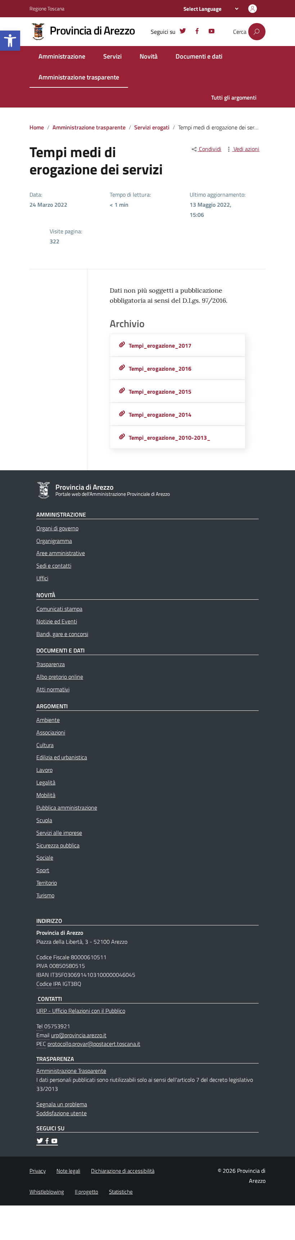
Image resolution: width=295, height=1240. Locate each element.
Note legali (68, 1171)
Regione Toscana (47, 8)
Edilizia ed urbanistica (61, 757)
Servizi (112, 56)
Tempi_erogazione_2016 (160, 368)
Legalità (45, 782)
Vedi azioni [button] (245, 149)
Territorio (46, 882)
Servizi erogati (151, 127)
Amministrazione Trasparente (71, 1070)
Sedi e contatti (53, 565)
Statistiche (121, 1192)
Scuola (44, 820)
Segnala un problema (61, 1104)
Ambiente (48, 719)
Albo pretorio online (59, 676)
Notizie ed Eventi (56, 621)
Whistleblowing (47, 1192)
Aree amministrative (60, 553)
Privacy (38, 1171)
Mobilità (45, 795)
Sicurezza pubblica (58, 845)
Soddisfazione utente (61, 1113)
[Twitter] (182, 32)
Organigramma (54, 540)
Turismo (45, 895)
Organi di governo (57, 528)
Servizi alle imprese (59, 832)
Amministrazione (61, 56)
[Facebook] (197, 32)
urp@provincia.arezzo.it (78, 1035)
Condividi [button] (209, 149)
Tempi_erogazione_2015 (160, 391)
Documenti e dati (199, 56)
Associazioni (50, 732)
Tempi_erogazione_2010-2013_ (169, 437)
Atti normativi (52, 689)
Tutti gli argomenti (234, 97)
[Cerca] (257, 31)
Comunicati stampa (59, 608)
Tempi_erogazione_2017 (160, 345)
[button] (10, 41)
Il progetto (86, 1192)
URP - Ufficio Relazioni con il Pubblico (80, 1010)
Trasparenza (50, 664)
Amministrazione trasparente (78, 77)
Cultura (45, 745)
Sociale (44, 857)
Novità (149, 56)
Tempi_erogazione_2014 (160, 414)
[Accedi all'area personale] (253, 8)
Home (37, 127)
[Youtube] (211, 32)
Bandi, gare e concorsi (62, 634)
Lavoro (44, 769)
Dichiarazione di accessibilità (122, 1171)
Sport (42, 870)
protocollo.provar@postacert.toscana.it (93, 1043)
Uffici (42, 578)
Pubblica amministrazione (66, 807)
